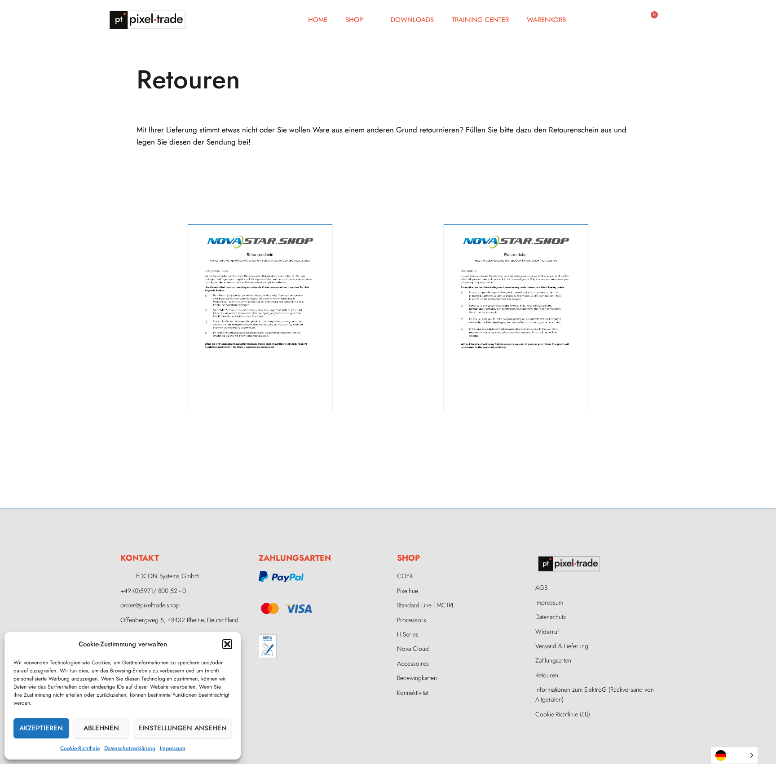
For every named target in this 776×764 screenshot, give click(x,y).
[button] (227, 644)
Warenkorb (546, 20)
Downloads (412, 20)
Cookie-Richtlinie (80, 748)
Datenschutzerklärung (129, 748)
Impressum (172, 748)
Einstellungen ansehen (182, 728)
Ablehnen (101, 728)
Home (317, 20)
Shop (354, 20)
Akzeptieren (41, 728)
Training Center (480, 20)
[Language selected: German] (734, 755)
